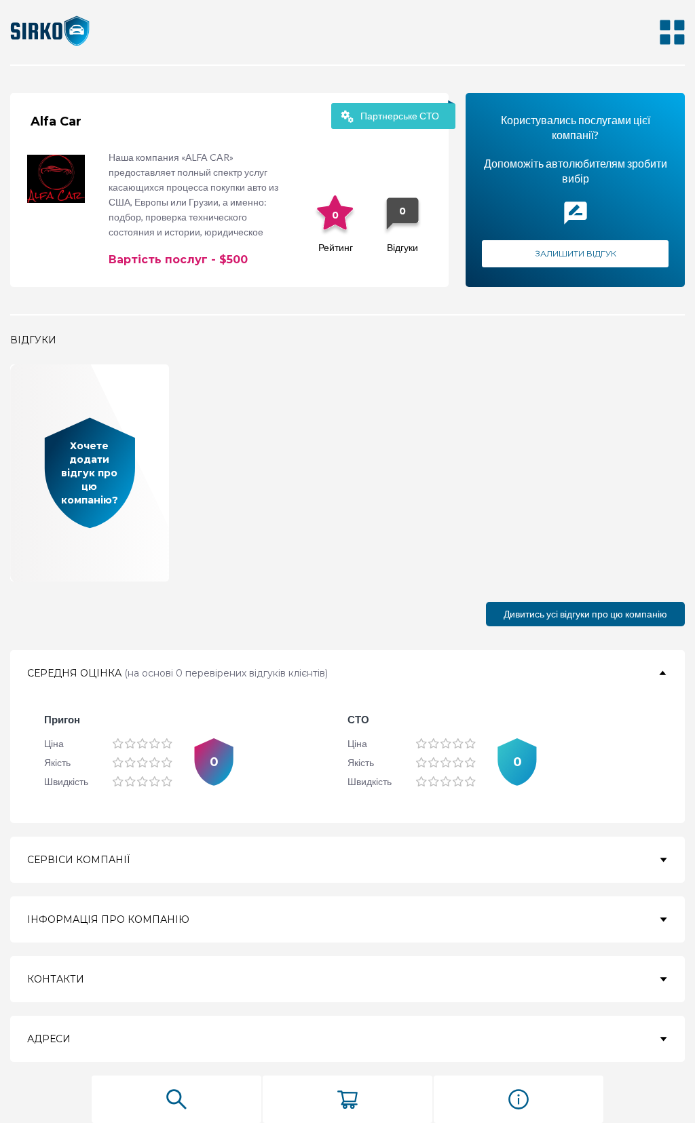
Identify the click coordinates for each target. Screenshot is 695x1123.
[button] (347, 673)
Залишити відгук (575, 253)
